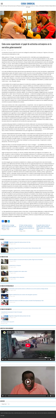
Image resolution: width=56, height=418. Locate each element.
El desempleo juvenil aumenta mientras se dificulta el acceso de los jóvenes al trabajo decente (28, 288)
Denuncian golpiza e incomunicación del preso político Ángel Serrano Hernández (26, 259)
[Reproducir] (3, 359)
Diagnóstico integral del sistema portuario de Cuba (19, 242)
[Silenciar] (50, 359)
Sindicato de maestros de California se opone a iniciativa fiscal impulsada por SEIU (26, 300)
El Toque (4, 50)
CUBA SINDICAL (28, 3)
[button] (28, 382)
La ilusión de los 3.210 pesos (15, 265)
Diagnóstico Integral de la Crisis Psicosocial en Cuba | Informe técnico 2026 (25, 248)
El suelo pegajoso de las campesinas (16, 277)
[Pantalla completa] (53, 359)
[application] (28, 345)
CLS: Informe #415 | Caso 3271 (7, 321)
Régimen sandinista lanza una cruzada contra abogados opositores (23, 294)
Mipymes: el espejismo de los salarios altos (18, 271)
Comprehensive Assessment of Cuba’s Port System (11, 312)
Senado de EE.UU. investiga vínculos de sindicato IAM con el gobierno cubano (9, 227)
